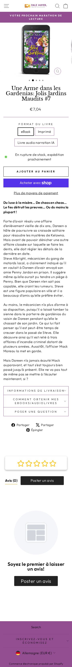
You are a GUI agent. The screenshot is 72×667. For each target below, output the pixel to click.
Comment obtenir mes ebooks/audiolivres (36, 401)
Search (36, 627)
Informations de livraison (35, 390)
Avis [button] (11, 480)
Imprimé (44, 131)
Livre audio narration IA (36, 142)
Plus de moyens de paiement (36, 193)
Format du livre (36, 124)
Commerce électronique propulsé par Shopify (36, 663)
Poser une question (36, 411)
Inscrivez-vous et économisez (35, 640)
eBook (25, 131)
